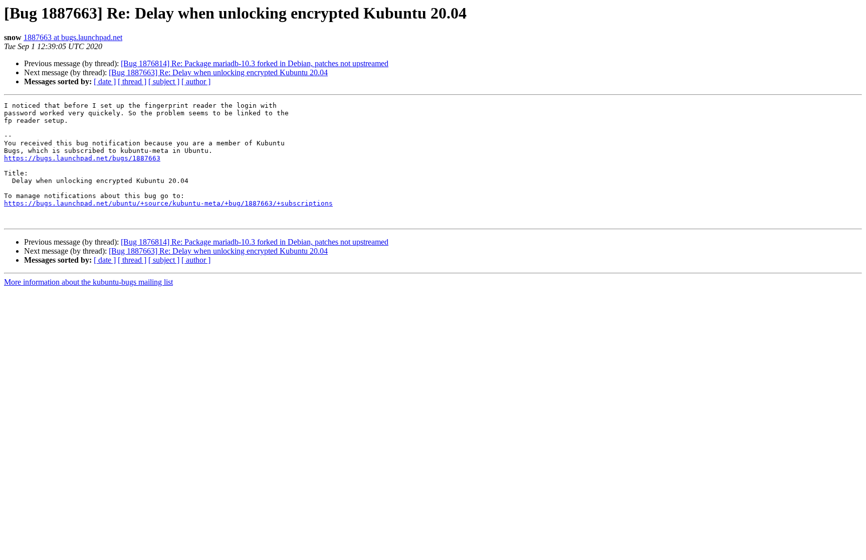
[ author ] (195, 81)
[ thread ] (132, 81)
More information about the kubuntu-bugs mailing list (88, 282)
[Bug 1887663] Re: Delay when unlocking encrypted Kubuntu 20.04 (218, 72)
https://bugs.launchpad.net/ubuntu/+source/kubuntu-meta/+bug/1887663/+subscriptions (168, 203)
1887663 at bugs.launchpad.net (73, 37)
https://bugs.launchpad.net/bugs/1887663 (82, 158)
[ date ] (105, 81)
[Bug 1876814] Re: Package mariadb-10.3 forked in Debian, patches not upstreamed (254, 63)
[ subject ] (163, 81)
